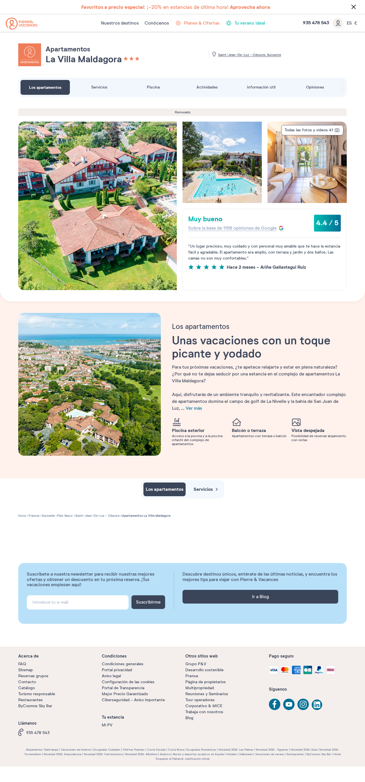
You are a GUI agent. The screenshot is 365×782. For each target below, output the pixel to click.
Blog (189, 717)
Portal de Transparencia (123, 687)
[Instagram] (303, 704)
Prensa (191, 676)
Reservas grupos (33, 676)
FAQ (22, 664)
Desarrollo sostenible (204, 670)
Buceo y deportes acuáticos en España (198, 754)
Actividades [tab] (207, 87)
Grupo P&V (195, 664)
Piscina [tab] (153, 87)
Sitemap (25, 670)
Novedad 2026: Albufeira (141, 754)
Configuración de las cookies (128, 682)
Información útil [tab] (261, 87)
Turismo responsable (36, 693)
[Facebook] (274, 704)
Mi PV (107, 725)
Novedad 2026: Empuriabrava (62, 754)
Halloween (246, 754)
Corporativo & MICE (203, 705)
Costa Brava (176, 749)
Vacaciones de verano (269, 754)
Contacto (27, 682)
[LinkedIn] (317, 705)
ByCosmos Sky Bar (35, 705)
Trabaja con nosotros (204, 711)
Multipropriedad (199, 687)
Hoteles (231, 754)
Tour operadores (200, 699)
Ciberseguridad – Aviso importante (133, 699)
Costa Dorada (156, 749)
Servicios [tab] (99, 87)
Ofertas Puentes (134, 749)
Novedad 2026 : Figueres (272, 749)
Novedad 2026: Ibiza (304, 749)
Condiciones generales (122, 664)
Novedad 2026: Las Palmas (236, 749)
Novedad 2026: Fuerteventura (103, 754)
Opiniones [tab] (315, 87)
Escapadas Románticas (201, 749)
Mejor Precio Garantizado (125, 693)
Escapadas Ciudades (107, 749)
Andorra (165, 754)
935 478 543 (38, 732)
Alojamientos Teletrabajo (42, 749)
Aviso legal (111, 676)
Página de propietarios (205, 682)
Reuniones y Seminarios (206, 693)
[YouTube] (289, 704)
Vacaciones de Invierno (76, 749)
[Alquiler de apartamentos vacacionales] (21, 23)
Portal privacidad (117, 670)
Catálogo (26, 687)
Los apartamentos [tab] (45, 87)
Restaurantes (30, 699)
